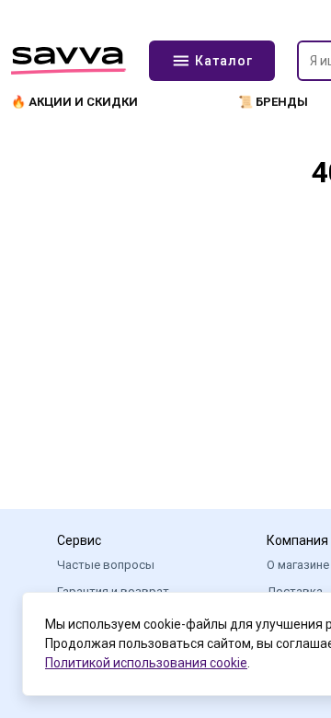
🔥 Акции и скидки (74, 102)
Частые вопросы (105, 565)
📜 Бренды (273, 102)
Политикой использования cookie (146, 662)
